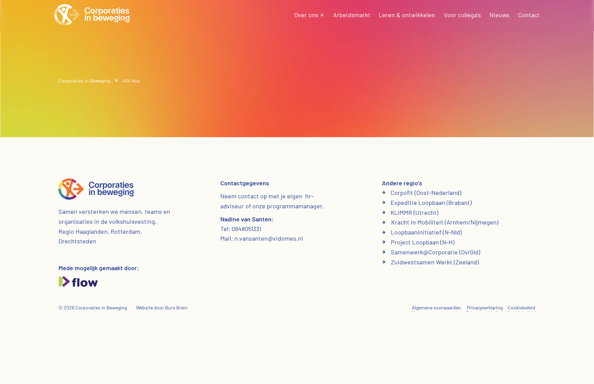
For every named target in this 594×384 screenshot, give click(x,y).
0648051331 (246, 228)
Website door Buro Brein (162, 307)
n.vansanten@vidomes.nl (268, 238)
